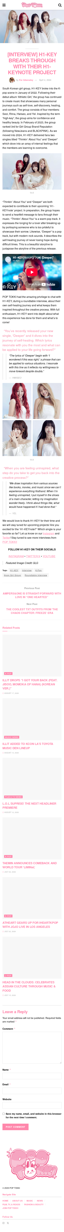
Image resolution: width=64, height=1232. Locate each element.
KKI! (14, 542)
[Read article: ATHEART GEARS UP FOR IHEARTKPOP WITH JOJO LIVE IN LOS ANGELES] (32, 898)
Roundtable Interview (36, 575)
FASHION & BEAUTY (33, 1204)
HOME (5, 1200)
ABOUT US (17, 1200)
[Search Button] (60, 5)
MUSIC (30, 1200)
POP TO (7, 542)
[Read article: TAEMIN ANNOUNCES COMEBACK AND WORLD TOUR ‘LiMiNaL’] (32, 838)
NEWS (40, 1200)
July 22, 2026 (10, 931)
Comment (8, 1028)
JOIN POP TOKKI (10, 1208)
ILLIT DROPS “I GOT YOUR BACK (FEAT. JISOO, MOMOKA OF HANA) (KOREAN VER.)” (29, 684)
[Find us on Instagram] (3, 1223)
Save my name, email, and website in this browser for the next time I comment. (33, 1115)
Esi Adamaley (26, 79)
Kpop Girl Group (12, 575)
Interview (27, 570)
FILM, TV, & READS (11, 1204)
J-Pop (8, 975)
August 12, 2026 (11, 812)
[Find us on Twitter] (8, 1223)
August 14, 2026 (11, 753)
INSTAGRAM (16, 556)
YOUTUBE (49, 556)
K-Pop (38, 570)
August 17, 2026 (11, 693)
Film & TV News (13, 796)
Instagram (48, 533)
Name (6, 1069)
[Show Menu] (4, 5)
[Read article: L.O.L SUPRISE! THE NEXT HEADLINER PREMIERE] (32, 779)
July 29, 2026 (10, 872)
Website (6, 1099)
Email (6, 1084)
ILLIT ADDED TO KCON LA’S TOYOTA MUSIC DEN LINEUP (27, 746)
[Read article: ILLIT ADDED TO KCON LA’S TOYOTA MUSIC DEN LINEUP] (32, 719)
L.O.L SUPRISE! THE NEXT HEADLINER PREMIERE (29, 805)
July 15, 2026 (10, 995)
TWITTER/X (33, 556)
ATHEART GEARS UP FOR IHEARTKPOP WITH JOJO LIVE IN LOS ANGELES (30, 924)
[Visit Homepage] (32, 5)
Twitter (6, 537)
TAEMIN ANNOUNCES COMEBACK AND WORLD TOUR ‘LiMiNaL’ (29, 865)
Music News (11, 737)
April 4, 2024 (45, 79)
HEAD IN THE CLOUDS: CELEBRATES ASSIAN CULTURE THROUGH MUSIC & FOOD (28, 986)
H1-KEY (14, 570)
